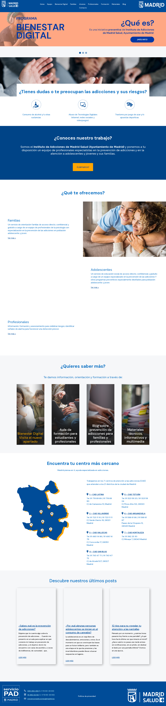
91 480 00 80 (33, 695)
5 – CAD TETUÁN (132, 494)
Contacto (83, 8)
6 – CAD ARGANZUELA (134, 513)
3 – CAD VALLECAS (98, 532)
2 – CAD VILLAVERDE (99, 513)
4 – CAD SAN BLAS (98, 551)
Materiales (116, 4)
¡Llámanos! (83, 167)
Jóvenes (82, 4)
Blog (124, 4)
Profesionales (93, 4)
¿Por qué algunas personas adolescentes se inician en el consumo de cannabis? (82, 629)
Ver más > (12, 238)
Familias (73, 4)
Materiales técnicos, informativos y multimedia (135, 436)
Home (42, 4)
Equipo (49, 4)
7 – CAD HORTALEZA (134, 532)
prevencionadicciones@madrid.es (41, 699)
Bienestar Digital (61, 4)
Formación (105, 4)
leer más (22, 657)
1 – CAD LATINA (96, 494)
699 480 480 (33, 691)
